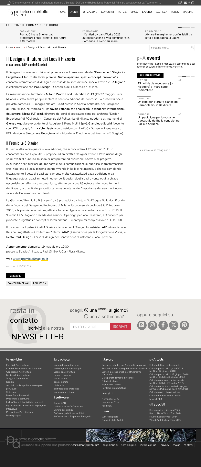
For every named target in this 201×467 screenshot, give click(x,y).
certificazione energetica (66, 388)
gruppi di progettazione (66, 365)
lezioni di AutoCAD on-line (68, 406)
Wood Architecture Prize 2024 (165, 420)
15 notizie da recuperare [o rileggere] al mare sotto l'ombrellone (155, 87)
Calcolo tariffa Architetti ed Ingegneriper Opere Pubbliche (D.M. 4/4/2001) (168, 387)
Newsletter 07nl (110, 398)
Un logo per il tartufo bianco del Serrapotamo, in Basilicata (158, 103)
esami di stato (61, 381)
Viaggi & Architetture (17, 378)
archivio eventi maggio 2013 (156, 150)
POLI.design (39, 283)
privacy (165, 445)
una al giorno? (109, 310)
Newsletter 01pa (110, 402)
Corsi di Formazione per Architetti (24, 368)
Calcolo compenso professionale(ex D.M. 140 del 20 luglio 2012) (166, 381)
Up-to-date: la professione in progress (26, 405)
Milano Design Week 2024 (163, 416)
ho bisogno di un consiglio (68, 368)
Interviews (11, 408)
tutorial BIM (155, 399)
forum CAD (60, 403)
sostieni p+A (128, 445)
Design (10, 381)
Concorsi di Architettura (18, 371)
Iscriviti (121, 327)
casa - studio (61, 378)
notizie (122, 12)
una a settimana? (106, 316)
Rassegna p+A (14, 415)
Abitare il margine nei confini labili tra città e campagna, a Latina (168, 36)
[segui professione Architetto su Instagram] (152, 325)
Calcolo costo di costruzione (164, 392)
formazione (89, 12)
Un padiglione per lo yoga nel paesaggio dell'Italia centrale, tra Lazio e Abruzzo (159, 121)
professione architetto (28, 11)
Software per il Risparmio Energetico (73, 416)
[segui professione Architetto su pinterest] (184, 325)
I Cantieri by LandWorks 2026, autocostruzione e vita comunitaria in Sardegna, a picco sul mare (106, 38)
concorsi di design (18, 283)
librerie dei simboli (63, 409)
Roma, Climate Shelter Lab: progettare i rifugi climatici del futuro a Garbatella (43, 38)
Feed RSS (107, 405)
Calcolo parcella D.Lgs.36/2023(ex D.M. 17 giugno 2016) (166, 370)
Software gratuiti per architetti (69, 413)
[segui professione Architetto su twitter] (173, 325)
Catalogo (11, 392)
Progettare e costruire (17, 398)
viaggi (134, 12)
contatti (188, 445)
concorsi (107, 12)
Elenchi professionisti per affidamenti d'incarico (121, 373)
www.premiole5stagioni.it (30, 259)
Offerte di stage (110, 381)
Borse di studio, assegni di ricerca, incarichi (124, 368)
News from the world (17, 395)
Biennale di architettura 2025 (164, 410)
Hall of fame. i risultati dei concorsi (24, 402)
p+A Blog (11, 388)
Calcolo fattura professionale (164, 365)
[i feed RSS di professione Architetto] (142, 325)
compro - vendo (62, 375)
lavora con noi (148, 445)
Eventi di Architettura (17, 365)
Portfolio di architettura (114, 387)
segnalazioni (110, 445)
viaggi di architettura (64, 371)
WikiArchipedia (110, 416)
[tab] (180, 27)
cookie (176, 445)
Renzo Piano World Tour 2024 (165, 413)
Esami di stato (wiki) (112, 420)
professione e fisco (64, 392)
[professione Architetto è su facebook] (163, 325)
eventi (20, 15)
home (62, 12)
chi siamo (78, 445)
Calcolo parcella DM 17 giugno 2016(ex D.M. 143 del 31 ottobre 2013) (168, 376)
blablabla (59, 385)
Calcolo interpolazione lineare (165, 395)
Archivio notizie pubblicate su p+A (24, 385)
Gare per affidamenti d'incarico (118, 377)
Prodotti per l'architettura (19, 412)
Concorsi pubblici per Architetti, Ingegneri (124, 365)
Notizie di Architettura (17, 375)
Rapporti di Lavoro (111, 384)
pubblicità (93, 445)
